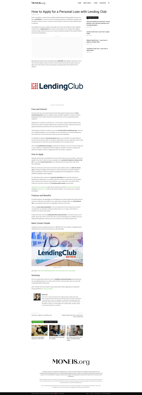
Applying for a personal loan (39, 187)
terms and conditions (47, 288)
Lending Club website (71, 187)
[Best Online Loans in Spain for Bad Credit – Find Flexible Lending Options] (75, 330)
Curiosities (102, 3)
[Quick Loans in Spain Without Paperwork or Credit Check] (40, 330)
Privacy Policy (97, 393)
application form (42, 189)
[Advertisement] (57, 47)
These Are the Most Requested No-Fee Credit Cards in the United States (56, 270)
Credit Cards (87, 3)
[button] (108, 3)
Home (79, 3)
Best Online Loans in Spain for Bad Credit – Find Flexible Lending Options (74, 339)
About (87, 393)
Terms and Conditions (105, 393)
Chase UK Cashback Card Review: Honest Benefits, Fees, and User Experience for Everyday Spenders (98, 23)
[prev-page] (32, 343)
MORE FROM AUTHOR (51, 322)
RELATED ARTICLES (37, 322)
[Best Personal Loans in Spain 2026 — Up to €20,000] (57, 330)
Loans (95, 3)
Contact (91, 393)
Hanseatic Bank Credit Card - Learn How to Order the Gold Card (72, 316)
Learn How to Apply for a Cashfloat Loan (42, 315)
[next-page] (35, 343)
